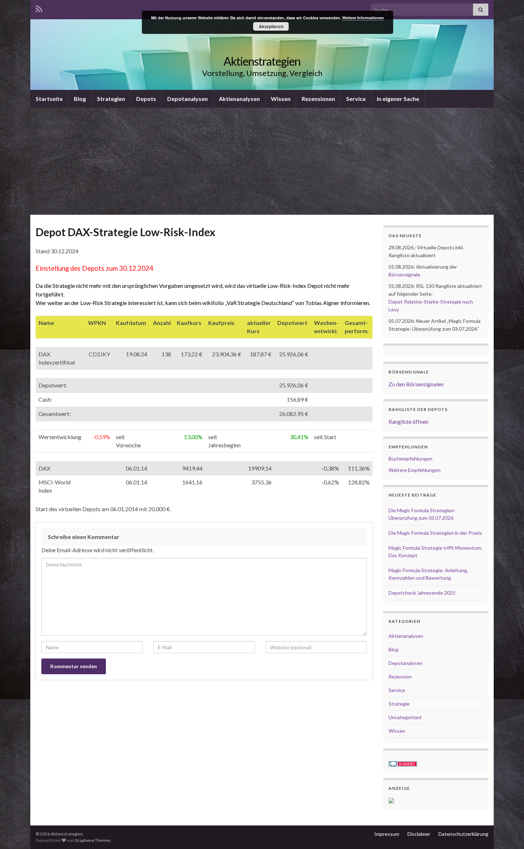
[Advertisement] (262, 161)
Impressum (386, 834)
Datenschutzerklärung (463, 834)
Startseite (49, 98)
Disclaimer (418, 834)
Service (356, 98)
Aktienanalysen (239, 98)
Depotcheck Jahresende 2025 (422, 593)
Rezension (400, 676)
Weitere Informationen (363, 17)
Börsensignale (404, 274)
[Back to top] (508, 833)
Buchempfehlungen (410, 459)
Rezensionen (318, 98)
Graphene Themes (93, 840)
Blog (80, 98)
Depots (146, 98)
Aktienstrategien (262, 61)
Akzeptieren (271, 26)
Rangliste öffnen (408, 421)
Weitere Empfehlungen (415, 470)
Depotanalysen (187, 98)
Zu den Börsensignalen (416, 384)
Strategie (399, 704)
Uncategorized (405, 717)
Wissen (281, 98)
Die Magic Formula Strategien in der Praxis (435, 533)
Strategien (111, 98)
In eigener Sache (398, 98)
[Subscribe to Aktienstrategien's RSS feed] (39, 7)
